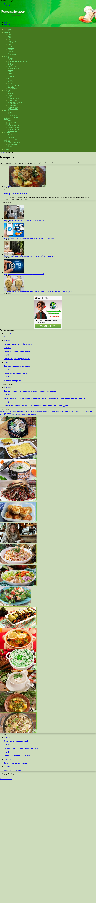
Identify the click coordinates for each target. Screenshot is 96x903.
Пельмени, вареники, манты (17, 61)
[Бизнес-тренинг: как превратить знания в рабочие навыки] (14, 218)
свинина (13, 414)
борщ (1, 411)
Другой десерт (13, 122)
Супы (9, 34)
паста (83, 411)
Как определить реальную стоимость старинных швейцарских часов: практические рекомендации (38, 292)
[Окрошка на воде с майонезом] (18, 479)
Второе (7, 56)
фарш (21, 414)
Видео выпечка (13, 115)
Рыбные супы (12, 49)
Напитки (7, 132)
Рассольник (12, 41)
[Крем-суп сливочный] (18, 690)
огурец (76, 411)
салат (7, 413)
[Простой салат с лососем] (15, 606)
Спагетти (11, 76)
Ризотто (10, 70)
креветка (40, 411)
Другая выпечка (13, 117)
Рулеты (10, 75)
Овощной (11, 93)
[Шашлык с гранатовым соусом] (18, 500)
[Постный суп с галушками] (18, 711)
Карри (10, 83)
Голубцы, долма (13, 68)
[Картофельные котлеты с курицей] (18, 522)
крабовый (35, 411)
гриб (10, 411)
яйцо (34, 414)
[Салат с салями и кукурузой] (18, 564)
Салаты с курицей (14, 98)
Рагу (9, 71)
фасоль (25, 414)
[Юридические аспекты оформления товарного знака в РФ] (14, 272)
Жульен (10, 80)
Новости (10, 146)
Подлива (11, 87)
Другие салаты (13, 109)
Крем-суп (11, 36)
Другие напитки (13, 139)
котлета (29, 411)
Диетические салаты (15, 102)
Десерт (7, 119)
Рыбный (10, 95)
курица (52, 411)
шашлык (30, 414)
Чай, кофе (11, 137)
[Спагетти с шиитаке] (18, 437)
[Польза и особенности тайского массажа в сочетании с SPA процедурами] (14, 254)
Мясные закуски (13, 126)
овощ (72, 411)
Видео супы (12, 54)
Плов (9, 63)
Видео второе (12, 88)
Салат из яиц (12, 105)
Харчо (10, 44)
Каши (9, 78)
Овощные (11, 65)
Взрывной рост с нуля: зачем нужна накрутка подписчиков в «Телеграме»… (30, 238)
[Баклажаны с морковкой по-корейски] (18, 627)
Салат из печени (13, 104)
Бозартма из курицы (15, 193)
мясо (69, 411)
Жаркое (10, 73)
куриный (46, 411)
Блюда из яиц (12, 66)
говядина (6, 411)
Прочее (7, 141)
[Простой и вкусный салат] (18, 585)
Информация (12, 31)
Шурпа (10, 46)
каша (24, 411)
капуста (20, 411)
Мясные (10, 58)
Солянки (11, 43)
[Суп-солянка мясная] (18, 648)
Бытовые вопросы (14, 143)
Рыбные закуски (13, 127)
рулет (1, 414)
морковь (58, 411)
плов (87, 411)
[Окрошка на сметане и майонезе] (18, 669)
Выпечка (7, 110)
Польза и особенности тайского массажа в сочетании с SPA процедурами (29, 256)
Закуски (7, 124)
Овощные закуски (14, 129)
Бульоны (11, 48)
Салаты (7, 90)
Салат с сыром (13, 107)
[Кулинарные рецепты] (12, 19)
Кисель (10, 134)
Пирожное (11, 112)
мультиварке (64, 411)
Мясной (10, 92)
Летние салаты (13, 100)
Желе (9, 120)
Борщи (10, 37)
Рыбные (10, 60)
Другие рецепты (13, 53)
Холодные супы (13, 51)
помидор (90, 411)
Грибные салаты (13, 97)
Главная (3, 152)
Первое (7, 32)
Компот (10, 136)
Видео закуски (12, 131)
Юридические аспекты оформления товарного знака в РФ (24, 274)
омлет (79, 411)
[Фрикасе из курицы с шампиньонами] (18, 732)
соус (17, 414)
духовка (14, 411)
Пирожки (11, 114)
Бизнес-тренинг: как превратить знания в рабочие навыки (24, 220)
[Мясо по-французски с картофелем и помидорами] (18, 458)
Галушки (10, 82)
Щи (9, 39)
